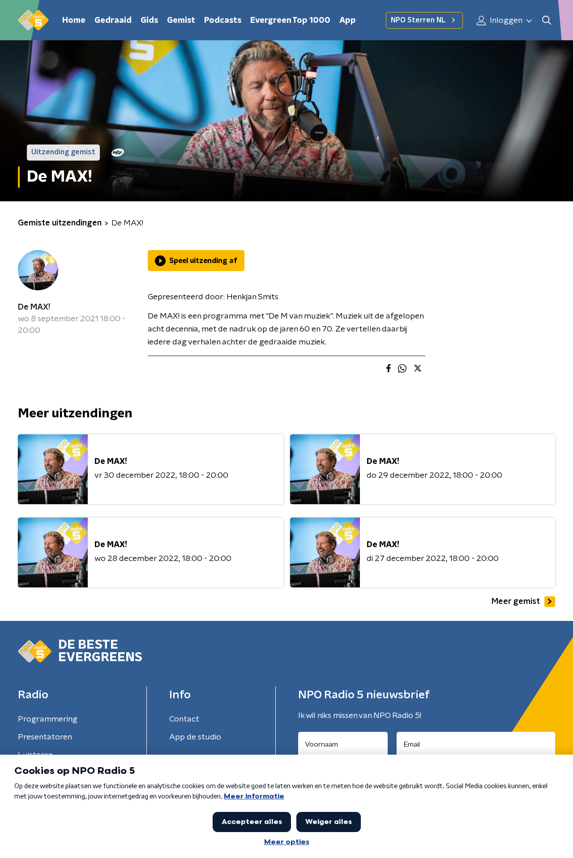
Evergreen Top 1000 (290, 21)
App (347, 21)
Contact (184, 719)
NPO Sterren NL (418, 20)
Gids (149, 21)
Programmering (47, 719)
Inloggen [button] (505, 21)
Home (74, 21)
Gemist (181, 21)
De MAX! (34, 307)
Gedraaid (113, 21)
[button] (546, 20)
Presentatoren (45, 737)
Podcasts (222, 21)
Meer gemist (516, 602)
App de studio (195, 737)
